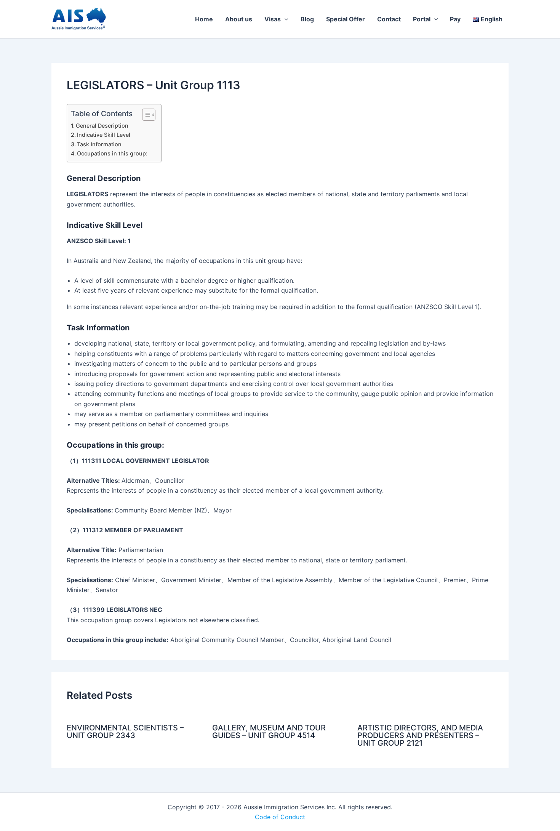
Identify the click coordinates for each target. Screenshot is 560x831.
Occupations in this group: (112, 153)
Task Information (99, 144)
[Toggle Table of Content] (145, 114)
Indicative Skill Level (103, 134)
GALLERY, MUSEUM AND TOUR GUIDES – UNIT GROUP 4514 (269, 731)
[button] (284, 19)
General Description (102, 125)
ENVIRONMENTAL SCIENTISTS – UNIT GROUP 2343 (125, 731)
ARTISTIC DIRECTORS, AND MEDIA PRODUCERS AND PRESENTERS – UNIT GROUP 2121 (420, 735)
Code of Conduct (280, 817)
